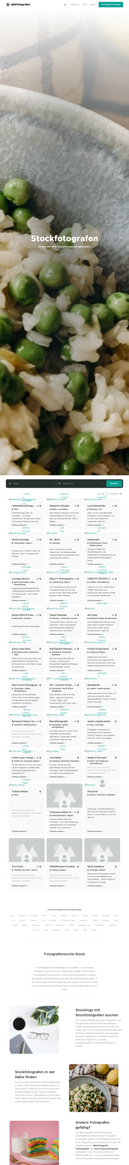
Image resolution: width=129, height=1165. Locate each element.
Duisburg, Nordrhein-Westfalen (65, 761)
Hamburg (56, 543)
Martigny (105, 920)
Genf (43, 920)
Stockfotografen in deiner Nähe (64, 910)
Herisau (22, 920)
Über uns (75, 5)
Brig (84, 930)
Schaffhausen (100, 925)
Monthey (64, 915)
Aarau (76, 930)
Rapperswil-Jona (84, 925)
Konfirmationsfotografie (106, 1149)
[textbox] (15, 484)
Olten (116, 920)
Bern (116, 915)
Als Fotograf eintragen (111, 4)
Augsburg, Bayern (98, 652)
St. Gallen (36, 930)
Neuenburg (60, 925)
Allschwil (22, 915)
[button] (65, 5)
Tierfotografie (82, 1149)
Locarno (95, 920)
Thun (46, 930)
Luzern (53, 915)
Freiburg (33, 920)
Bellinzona (106, 915)
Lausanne (83, 920)
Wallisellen (36, 925)
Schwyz (24, 925)
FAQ (84, 5)
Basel (44, 915)
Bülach (85, 915)
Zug (12, 915)
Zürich (67, 930)
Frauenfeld (34, 915)
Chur (13, 920)
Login (92, 5)
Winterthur (56, 930)
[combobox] (31, 483)
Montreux (48, 925)
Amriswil (75, 915)
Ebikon (95, 915)
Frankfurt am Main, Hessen (25, 870)
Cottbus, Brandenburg (99, 582)
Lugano (94, 930)
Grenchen (52, 920)
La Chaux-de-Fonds (68, 920)
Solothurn (113, 925)
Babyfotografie (100, 1146)
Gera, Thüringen (97, 725)
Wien (16, 509)
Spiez (71, 925)
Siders (15, 925)
